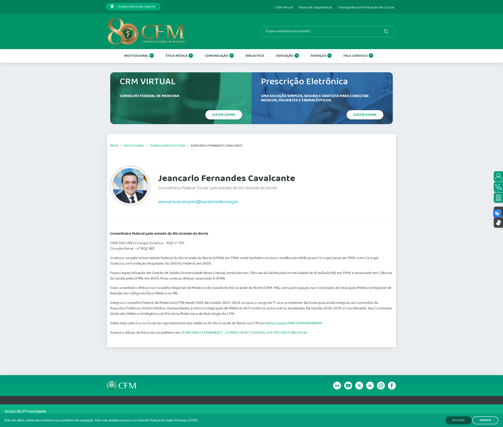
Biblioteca (255, 56)
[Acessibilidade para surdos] (498, 222)
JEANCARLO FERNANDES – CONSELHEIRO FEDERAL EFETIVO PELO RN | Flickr (244, 333)
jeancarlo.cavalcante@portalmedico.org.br (198, 201)
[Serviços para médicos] (498, 187)
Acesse (223, 114)
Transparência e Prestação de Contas (366, 7)
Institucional (136, 56)
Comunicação (217, 56)
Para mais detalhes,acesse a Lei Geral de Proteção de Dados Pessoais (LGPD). (146, 420)
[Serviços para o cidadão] (498, 176)
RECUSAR (458, 420)
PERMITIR (485, 420)
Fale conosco (355, 56)
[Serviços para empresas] (498, 197)
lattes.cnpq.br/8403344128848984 (294, 323)
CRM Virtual (284, 7)
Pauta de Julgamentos (315, 7)
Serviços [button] (318, 56)
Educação (285, 56)
